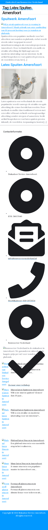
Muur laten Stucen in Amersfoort (26, 463)
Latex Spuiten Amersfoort (21, 65)
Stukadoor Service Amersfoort (17, 9)
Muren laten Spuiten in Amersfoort (27, 389)
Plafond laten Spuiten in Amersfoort (28, 410)
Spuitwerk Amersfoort (18, 19)
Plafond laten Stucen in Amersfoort (27, 440)
